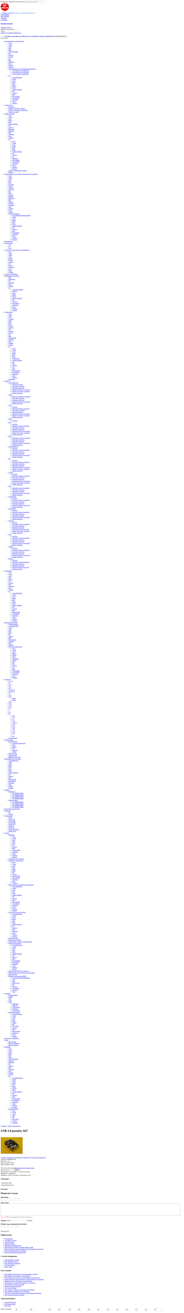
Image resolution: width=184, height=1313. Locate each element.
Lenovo (10, 57)
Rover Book (16, 878)
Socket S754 (12, 831)
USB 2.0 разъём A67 (14, 1126)
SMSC (14, 752)
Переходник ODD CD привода (18, 971)
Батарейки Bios (13, 938)
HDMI (10, 997)
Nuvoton (15, 750)
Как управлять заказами (12, 1263)
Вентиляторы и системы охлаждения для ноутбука (21, 174)
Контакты (52, 36)
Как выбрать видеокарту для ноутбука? (17, 1276)
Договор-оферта (10, 1265)
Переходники (12, 738)
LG (9, 58)
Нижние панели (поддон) (20, 529)
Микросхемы (9, 740)
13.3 (13, 721)
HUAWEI (15, 1026)
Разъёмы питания (14, 1012)
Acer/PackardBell (17, 289)
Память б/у (12, 791)
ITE (13, 748)
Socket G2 (11, 819)
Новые (10, 814)
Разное (7, 833)
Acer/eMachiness (17, 1078)
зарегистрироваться (14, 33)
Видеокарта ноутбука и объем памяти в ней (19, 1247)
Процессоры (9, 816)
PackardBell (16, 160)
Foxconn (11, 184)
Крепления (8, 571)
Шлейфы (7, 1047)
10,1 (13, 716)
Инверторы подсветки (12, 276)
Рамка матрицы (17, 569)
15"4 (9, 695)
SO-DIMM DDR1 (18, 793)
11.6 (13, 717)
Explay (10, 260)
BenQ (10, 120)
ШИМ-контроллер (14, 757)
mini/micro (15, 1004)
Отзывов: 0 (14, 1172)
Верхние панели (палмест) (21, 408)
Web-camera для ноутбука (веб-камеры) (21, 885)
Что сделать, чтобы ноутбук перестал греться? (20, 1290)
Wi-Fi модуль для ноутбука (17, 912)
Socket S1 (11, 828)
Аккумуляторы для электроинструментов (22, 69)
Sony (10, 63)
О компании (14, 36)
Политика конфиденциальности (15, 1252)
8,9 (13, 736)
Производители (10, 1244)
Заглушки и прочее (18, 410)
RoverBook (15, 98)
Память (7, 790)
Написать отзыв (24, 1172)
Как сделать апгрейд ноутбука (14, 1295)
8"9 (9, 712)
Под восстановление (15, 647)
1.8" (9, 245)
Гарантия (21, 36)
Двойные (15, 1009)
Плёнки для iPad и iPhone (16, 108)
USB (10, 1002)
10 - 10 (10, 681)
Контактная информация (13, 1245)
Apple (10, 45)
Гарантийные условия (12, 1260)
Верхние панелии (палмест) (21, 396)
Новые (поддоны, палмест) (21, 391)
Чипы (6, 1040)
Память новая (12, 800)
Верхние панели (17, 384)
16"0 (9, 702)
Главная (7, 36)
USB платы (16, 1007)
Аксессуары (8, 105)
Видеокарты (9, 241)
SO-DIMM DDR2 (18, 795)
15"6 (9, 697)
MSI (9, 60)
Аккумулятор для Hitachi (20, 74)
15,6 (13, 728)
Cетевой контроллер (19, 743)
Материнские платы (11, 622)
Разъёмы (7, 993)
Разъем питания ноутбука (13, 1286)
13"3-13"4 (11, 690)
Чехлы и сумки (13, 112)
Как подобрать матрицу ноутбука (15, 1251)
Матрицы (8, 679)
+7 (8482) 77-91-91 (7, 13)
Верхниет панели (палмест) (21, 438)
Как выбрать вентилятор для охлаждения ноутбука (21, 1274)
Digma (10, 258)
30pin (14, 698)
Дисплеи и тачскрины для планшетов (17, 250)
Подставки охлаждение (12, 809)
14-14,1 (14, 722)
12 (13, 719)
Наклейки (11, 379)
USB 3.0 (15, 1005)
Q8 (9, 264)
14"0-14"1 (11, 691)
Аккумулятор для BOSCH (20, 70)
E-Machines (16, 358)
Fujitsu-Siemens (13, 51)
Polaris (10, 201)
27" (9, 709)
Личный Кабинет (10, 1302)
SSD (9, 248)
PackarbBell (16, 671)
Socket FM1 (12, 822)
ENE (13, 745)
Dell (9, 48)
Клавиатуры (9, 312)
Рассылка (8, 1306)
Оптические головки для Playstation (20, 942)
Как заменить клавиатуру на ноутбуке (17, 1291)
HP (9, 53)
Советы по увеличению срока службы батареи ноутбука (23, 1293)
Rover (10, 265)
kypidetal (3, 18)
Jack (9, 998)
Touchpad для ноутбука (15, 860)
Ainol (10, 253)
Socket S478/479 (13, 829)
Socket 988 (11, 821)
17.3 (13, 731)
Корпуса (7, 381)
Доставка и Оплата (30, 36)
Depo (14, 602)
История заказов (10, 1304)
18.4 (13, 733)
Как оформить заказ (42, 36)
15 (9, 693)
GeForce (11, 189)
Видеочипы (12, 1042)
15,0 (13, 724)
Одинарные (16, 1011)
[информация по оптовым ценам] (23, 1168)
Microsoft (11, 129)
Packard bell (16, 96)
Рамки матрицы (17, 393)
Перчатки (11, 107)
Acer (9, 43)
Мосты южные (13, 1045)
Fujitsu (10, 186)
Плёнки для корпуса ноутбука (18, 110)
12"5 (9, 688)
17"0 (9, 703)
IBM (9, 193)
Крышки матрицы (18, 388)
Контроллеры (12, 741)
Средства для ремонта (12, 1038)
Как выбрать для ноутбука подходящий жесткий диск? (22, 1278)
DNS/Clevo (15, 983)
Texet (10, 270)
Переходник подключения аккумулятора (21, 973)
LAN (10, 1000)
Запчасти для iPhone (11, 274)
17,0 (13, 729)
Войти (3, 33)
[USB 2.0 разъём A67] (12, 1156)
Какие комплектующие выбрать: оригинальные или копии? (24, 1249)
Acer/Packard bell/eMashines (21, 978)
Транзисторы (12, 755)
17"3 (9, 705)
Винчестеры (9, 243)
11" (9, 683)
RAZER (11, 203)
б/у (9, 76)
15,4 (13, 726)
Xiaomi (10, 67)
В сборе (14, 407)
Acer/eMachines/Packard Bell (21, 215)
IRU (13, 364)
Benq (14, 82)
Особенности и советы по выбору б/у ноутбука (20, 1283)
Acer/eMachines (17, 77)
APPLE (14, 291)
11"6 (9, 684)
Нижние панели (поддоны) (21, 390)
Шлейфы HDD (13, 1109)
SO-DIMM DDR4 (18, 798)
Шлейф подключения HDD (17, 976)
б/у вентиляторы (13, 214)
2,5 (9, 246)
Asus (10, 46)
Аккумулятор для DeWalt (20, 72)
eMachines (11, 279)
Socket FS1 (11, 824)
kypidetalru (4, 20)
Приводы (8, 810)
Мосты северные (13, 1043)
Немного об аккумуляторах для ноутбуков (18, 1281)
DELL (14, 296)
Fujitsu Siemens (13, 124)
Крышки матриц (17, 412)
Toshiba (10, 65)
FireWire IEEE (12, 995)
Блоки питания (9, 114)
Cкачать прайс (9, 1242)
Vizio (10, 210)
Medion (10, 196)
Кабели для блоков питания (17, 170)
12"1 (9, 686)
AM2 (10, 817)
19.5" (10, 707)
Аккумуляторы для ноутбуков (14, 41)
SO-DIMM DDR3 (18, 797)
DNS (10, 50)
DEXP (14, 86)
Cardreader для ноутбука (16, 859)
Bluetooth (11, 835)
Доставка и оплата (11, 1240)
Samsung (11, 62)
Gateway (11, 188)
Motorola (11, 131)
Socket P (11, 826)
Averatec (11, 319)
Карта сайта (8, 1267)
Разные (14, 169)
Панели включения (14, 943)
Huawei (10, 55)
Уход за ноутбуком (10, 1288)
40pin (14, 700)
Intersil (14, 747)
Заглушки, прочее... (18, 386)
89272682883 (5, 15)
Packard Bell (12, 338)
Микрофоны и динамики (13, 759)
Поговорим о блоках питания (14, 1284)
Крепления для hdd (14, 940)
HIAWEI (11, 1062)
